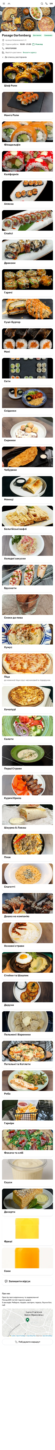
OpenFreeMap (20, 1336)
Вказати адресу (30, 52)
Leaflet (13, 1336)
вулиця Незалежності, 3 (16, 40)
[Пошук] (42, 3)
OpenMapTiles (31, 1336)
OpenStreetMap (47, 1336)
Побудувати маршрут (29, 1342)
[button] (27, 1320)
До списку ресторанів (16, 57)
